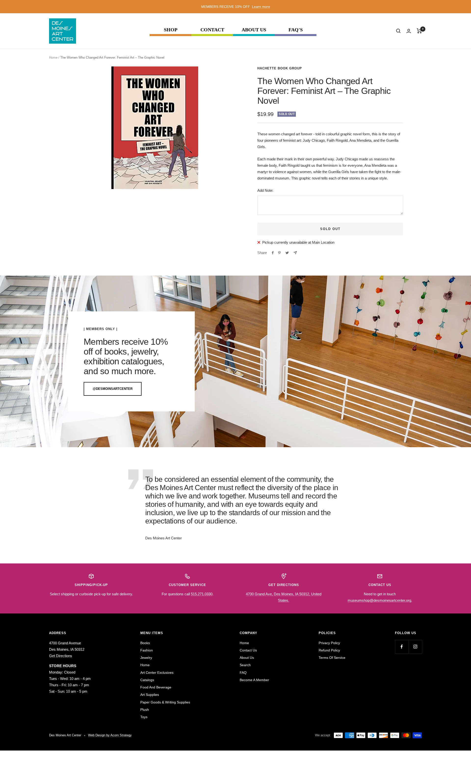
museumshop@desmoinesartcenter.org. (380, 600)
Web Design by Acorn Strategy (110, 735)
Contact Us (248, 650)
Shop (170, 29)
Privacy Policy (329, 643)
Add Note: (265, 190)
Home (53, 57)
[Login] (408, 31)
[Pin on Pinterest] (279, 253)
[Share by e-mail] (295, 252)
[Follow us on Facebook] (401, 646)
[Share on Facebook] (273, 253)
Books (145, 643)
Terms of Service (332, 658)
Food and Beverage (155, 687)
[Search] (398, 31)
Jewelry (146, 658)
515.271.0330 (201, 594)
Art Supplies (149, 695)
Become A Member (254, 680)
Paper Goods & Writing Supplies (165, 702)
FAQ (243, 673)
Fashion (146, 650)
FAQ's (295, 29)
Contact (212, 29)
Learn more (261, 7)
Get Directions (60, 656)
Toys (143, 717)
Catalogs (147, 680)
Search (245, 665)
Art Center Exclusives (156, 673)
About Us (254, 29)
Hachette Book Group (279, 68)
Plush (144, 710)
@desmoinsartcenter (112, 389)
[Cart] (419, 30)
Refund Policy (329, 650)
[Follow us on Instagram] (415, 646)
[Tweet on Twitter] (287, 253)
